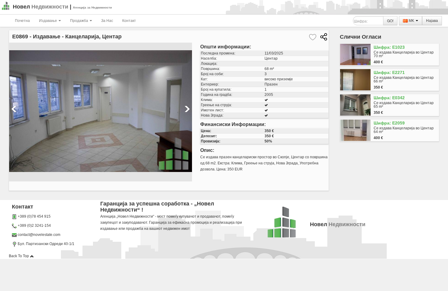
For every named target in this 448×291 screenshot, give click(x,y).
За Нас (107, 21)
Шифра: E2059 (389, 123)
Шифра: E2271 (389, 72)
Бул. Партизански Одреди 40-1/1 (45, 244)
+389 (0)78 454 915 (34, 216)
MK (411, 21)
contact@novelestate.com (39, 235)
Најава (432, 21)
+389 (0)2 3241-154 (34, 225)
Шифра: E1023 (389, 47)
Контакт (129, 21)
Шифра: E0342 (389, 97)
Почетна (22, 21)
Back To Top (19, 256)
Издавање (48, 21)
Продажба (79, 21)
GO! (390, 20)
